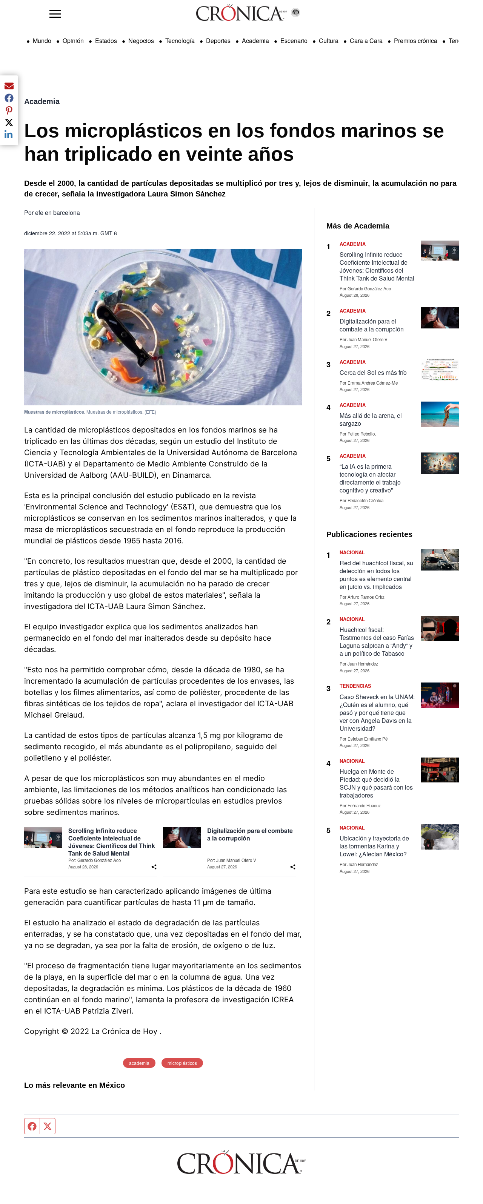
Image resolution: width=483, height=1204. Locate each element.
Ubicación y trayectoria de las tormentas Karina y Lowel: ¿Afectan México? (374, 846)
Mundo (42, 40)
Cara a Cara (366, 40)
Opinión (73, 40)
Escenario (294, 40)
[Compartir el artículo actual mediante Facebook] (9, 98)
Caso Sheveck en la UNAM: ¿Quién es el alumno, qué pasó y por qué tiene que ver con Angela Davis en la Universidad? (377, 712)
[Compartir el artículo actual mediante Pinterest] (9, 110)
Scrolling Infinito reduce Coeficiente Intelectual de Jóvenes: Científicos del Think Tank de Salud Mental (111, 842)
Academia (255, 40)
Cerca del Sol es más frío (373, 372)
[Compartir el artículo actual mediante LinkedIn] (9, 134)
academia (139, 1063)
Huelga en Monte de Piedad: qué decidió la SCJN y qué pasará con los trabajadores (376, 783)
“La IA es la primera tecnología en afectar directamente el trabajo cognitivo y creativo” (370, 478)
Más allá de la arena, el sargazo (371, 419)
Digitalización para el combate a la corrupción (250, 834)
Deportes (218, 40)
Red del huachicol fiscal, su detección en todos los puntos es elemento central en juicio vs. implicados (376, 574)
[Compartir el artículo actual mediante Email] (9, 85)
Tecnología (180, 40)
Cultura (328, 40)
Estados (106, 40)
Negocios (141, 40)
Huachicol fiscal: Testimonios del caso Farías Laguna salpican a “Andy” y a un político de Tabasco (377, 641)
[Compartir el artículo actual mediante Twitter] (9, 122)
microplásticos (182, 1063)
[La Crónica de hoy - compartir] (154, 867)
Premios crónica (415, 40)
